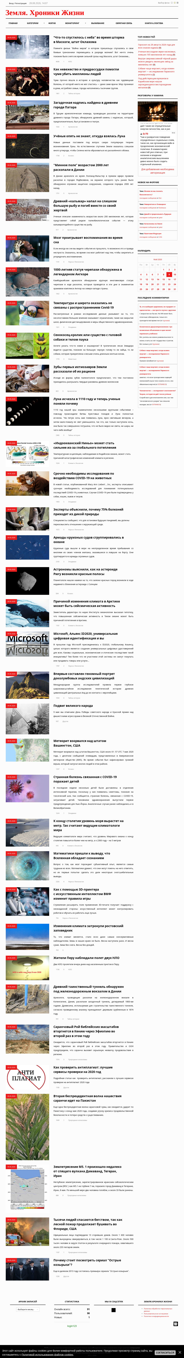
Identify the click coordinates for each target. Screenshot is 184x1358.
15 (163, 279)
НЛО (70, 61)
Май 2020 (158, 259)
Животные (72, 359)
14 (158, 279)
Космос (71, 156)
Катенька (162, 208)
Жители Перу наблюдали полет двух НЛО (86, 958)
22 (163, 284)
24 (175, 284)
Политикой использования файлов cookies (47, 1354)
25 (141, 289)
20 (152, 284)
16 (169, 279)
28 (158, 289)
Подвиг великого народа (73, 706)
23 (169, 284)
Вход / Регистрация (17, 3)
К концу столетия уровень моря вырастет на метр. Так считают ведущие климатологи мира (88, 825)
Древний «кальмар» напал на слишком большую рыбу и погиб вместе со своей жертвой (85, 205)
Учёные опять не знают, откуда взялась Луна (89, 136)
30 (169, 289)
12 (147, 279)
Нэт (160, 198)
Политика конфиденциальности (156, 1316)
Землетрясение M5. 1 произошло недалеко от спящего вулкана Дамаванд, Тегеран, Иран (87, 1171)
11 (141, 279)
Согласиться (165, 1353)
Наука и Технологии (76, 262)
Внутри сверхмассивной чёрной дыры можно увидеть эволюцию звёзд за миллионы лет (157, 61)
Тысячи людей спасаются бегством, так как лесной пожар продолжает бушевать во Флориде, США (87, 1224)
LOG (160, 237)
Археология (72, 127)
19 (147, 284)
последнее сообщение (148, 198)
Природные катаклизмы (77, 1059)
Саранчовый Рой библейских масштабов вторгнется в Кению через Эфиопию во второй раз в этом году (86, 1031)
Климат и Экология (75, 463)
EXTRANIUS (162, 384)
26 (147, 289)
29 (163, 289)
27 (152, 289)
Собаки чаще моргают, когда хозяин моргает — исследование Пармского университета (156, 71)
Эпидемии (72, 327)
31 (175, 289)
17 (175, 279)
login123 (72, 1326)
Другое (65, 721)
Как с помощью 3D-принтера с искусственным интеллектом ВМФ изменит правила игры (82, 894)
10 (175, 274)
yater (160, 218)
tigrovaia (166, 321)
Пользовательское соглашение (156, 1314)
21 (158, 284)
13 (152, 279)
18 (141, 284)
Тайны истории (74, 93)
